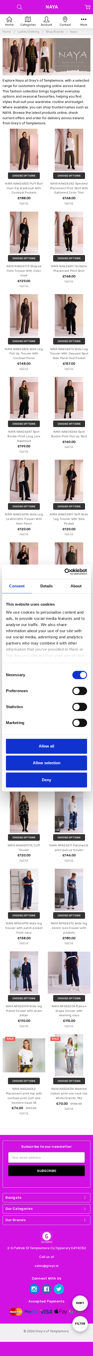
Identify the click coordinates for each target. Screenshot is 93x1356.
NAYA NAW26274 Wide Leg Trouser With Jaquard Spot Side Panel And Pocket (69, 353)
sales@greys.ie (47, 1266)
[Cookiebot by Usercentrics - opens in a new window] (65, 571)
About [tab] (76, 586)
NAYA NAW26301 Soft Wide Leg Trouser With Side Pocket (69, 519)
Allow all (46, 746)
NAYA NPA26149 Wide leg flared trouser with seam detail (24, 1011)
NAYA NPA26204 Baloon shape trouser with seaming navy (69, 1011)
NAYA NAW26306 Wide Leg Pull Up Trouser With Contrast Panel (24, 353)
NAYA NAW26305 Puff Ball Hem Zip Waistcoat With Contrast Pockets (24, 188)
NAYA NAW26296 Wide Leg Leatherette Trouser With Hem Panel (24, 519)
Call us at (46, 1257)
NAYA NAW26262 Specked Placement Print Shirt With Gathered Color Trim (69, 188)
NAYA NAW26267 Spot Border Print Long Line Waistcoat (23, 436)
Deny (46, 780)
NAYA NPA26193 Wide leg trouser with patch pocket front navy (24, 928)
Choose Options (23, 175)
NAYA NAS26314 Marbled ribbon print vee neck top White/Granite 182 (69, 1093)
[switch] (79, 691)
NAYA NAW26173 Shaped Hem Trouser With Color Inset (23, 271)
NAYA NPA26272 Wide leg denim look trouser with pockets (69, 928)
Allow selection (46, 763)
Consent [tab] (17, 586)
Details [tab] (46, 586)
